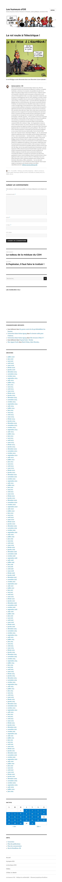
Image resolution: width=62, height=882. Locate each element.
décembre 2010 (12, 753)
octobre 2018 (11, 556)
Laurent (26, 172)
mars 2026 (11, 365)
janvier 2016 (11, 626)
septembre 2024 (12, 404)
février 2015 (11, 650)
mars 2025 (11, 391)
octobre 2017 (11, 581)
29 (20, 823)
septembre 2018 (12, 558)
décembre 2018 (12, 551)
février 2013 (11, 699)
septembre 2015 (12, 635)
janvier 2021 (11, 498)
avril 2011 (10, 744)
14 (15, 817)
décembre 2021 (12, 474)
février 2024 (11, 419)
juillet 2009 (11, 789)
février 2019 (11, 547)
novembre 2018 (12, 554)
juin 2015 (10, 641)
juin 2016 (10, 616)
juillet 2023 (11, 434)
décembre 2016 (12, 603)
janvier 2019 (11, 549)
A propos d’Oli (10, 861)
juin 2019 (10, 539)
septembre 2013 (12, 684)
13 (9, 817)
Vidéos (8, 869)
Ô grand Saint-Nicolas (26, 340)
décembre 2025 (12, 372)
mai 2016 (10, 618)
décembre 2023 (12, 423)
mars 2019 (11, 545)
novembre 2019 (12, 528)
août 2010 (10, 761)
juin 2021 (10, 487)
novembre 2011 (12, 729)
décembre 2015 (12, 628)
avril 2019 (10, 543)
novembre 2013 (12, 680)
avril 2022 (11, 466)
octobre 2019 (11, 530)
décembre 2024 (12, 397)
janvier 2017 (11, 601)
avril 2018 (10, 569)
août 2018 (10, 560)
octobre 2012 (11, 708)
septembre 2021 (12, 481)
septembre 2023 (12, 429)
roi (43, 172)
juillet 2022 (11, 459)
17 (32, 817)
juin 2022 (10, 461)
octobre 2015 (11, 633)
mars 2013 (11, 697)
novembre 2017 (12, 579)
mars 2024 (11, 417)
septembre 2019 (12, 532)
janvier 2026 (11, 369)
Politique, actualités (23, 170)
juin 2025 (10, 384)
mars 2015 (11, 648)
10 (32, 813)
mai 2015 (10, 643)
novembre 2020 (12, 502)
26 (44, 820)
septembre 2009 (12, 785)
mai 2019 (10, 541)
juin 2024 (10, 410)
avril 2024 (11, 414)
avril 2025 (11, 389)
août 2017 (10, 586)
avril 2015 (10, 646)
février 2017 (11, 598)
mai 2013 (10, 693)
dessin (12, 172)
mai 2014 (10, 667)
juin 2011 (10, 740)
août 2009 (11, 787)
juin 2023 (10, 436)
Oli (9, 170)
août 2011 (10, 736)
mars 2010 (11, 772)
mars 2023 (11, 442)
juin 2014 (10, 665)
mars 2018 (11, 571)
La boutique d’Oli (11, 865)
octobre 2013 (11, 682)
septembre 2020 (12, 506)
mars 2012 (11, 721)
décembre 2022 (12, 449)
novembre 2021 (12, 476)
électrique (16, 172)
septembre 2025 (12, 378)
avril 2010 (10, 770)
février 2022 (11, 470)
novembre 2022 (12, 451)
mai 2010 (10, 768)
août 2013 (10, 686)
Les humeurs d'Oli (16, 9)
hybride (21, 172)
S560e (7, 174)
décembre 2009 (12, 778)
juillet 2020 (11, 511)
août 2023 (11, 432)
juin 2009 (10, 791)
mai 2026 (10, 361)
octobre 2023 (12, 427)
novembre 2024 (12, 399)
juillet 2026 (11, 357)
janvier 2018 (11, 575)
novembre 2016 (12, 605)
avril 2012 (10, 718)
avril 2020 (11, 517)
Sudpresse (30, 170)
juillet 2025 (11, 382)
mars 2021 (11, 494)
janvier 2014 (11, 676)
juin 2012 (10, 714)
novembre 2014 (12, 656)
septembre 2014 (12, 661)
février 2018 (11, 573)
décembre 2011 (12, 727)
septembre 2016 (12, 609)
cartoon (8, 172)
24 (32, 820)
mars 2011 (11, 746)
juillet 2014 (11, 663)
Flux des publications (14, 844)
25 (38, 820)
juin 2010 (10, 765)
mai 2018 (10, 566)
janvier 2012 (11, 725)
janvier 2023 (11, 446)
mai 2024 (10, 412)
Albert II (36, 170)
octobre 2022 (12, 453)
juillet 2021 (11, 485)
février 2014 (11, 673)
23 (26, 820)
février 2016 (11, 624)
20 (9, 820)
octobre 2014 (11, 658)
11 (38, 813)
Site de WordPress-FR (14, 848)
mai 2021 (10, 489)
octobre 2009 (12, 783)
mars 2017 (11, 596)
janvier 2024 (11, 421)
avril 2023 (11, 440)
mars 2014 (11, 671)
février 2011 (11, 748)
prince (41, 172)
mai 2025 (10, 387)
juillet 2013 (11, 688)
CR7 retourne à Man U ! (37, 338)
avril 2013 (10, 695)
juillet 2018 (11, 562)
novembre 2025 (12, 374)
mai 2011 (10, 742)
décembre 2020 (12, 500)
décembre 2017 (12, 577)
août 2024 (11, 406)
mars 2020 (11, 519)
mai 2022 (10, 464)
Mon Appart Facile (13, 342)
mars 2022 (11, 468)
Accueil (8, 857)
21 (15, 820)
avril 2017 (10, 594)
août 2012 (10, 712)
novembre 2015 (12, 631)
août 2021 (10, 483)
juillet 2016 (11, 613)
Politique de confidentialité (22, 877)
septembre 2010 (12, 759)
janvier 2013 (11, 701)
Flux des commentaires (15, 846)
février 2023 (11, 444)
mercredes (30, 172)
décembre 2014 (12, 654)
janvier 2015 (11, 652)
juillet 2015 (11, 639)
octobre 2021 (11, 479)
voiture (11, 174)
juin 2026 (10, 359)
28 (15, 823)
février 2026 (11, 367)
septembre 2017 (12, 584)
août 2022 (11, 457)
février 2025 (11, 393)
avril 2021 (10, 491)
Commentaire (11, 194)
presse (37, 172)
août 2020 (11, 509)
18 (38, 817)
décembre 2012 (12, 703)
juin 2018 (10, 564)
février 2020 (11, 521)
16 (26, 817)
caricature (41, 170)
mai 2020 (10, 515)
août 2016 (11, 611)
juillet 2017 (11, 588)
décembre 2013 (12, 678)
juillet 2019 (11, 536)
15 (20, 817)
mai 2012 (10, 716)
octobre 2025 (12, 376)
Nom (8, 217)
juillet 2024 (11, 408)
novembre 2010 (12, 755)
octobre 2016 (11, 607)
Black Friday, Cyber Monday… (31, 342)
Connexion (11, 842)
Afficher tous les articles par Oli (29, 165)
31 (32, 823)
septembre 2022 (12, 455)
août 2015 (10, 637)
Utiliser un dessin (11, 872)
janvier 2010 (11, 776)
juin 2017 (10, 590)
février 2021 (11, 496)
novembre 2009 (12, 780)
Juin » (38, 826)
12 (44, 813)
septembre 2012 (12, 710)
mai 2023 (10, 438)
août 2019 (11, 534)
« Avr (14, 826)
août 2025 (11, 380)
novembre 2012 (12, 706)
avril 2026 (11, 363)
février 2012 (11, 723)
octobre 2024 (12, 402)
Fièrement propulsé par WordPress (39, 877)
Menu (53, 10)
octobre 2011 (11, 731)
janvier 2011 (11, 750)
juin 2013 (10, 691)
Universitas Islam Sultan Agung (17, 333)
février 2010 (11, 774)
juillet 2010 (11, 763)
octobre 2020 (12, 504)
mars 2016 (11, 622)
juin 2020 (10, 513)
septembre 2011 (12, 733)
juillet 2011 (11, 738)
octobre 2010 (11, 757)
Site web (9, 232)
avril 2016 (10, 620)
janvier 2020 (11, 524)
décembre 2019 (12, 526)
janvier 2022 (11, 472)
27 (9, 823)
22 (20, 820)
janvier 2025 (11, 395)
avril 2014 (10, 669)
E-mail (8, 225)
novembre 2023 (12, 425)
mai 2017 (10, 592)
